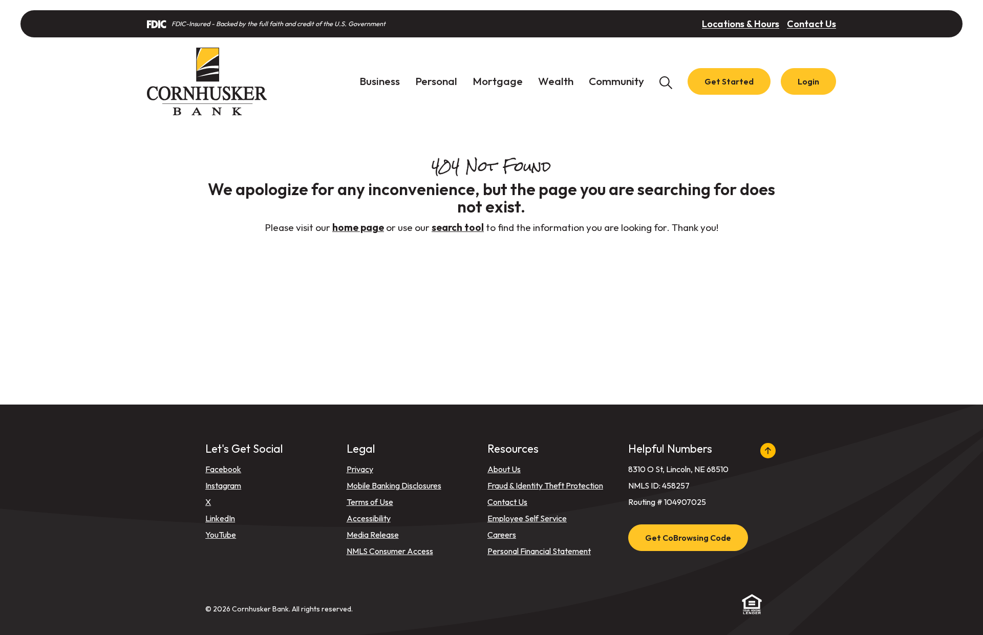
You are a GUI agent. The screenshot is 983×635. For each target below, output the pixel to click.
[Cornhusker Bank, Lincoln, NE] (207, 81)
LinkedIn (220, 518)
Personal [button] (436, 81)
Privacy (360, 469)
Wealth (555, 81)
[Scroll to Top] (767, 450)
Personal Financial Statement (539, 551)
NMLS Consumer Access (390, 551)
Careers (501, 535)
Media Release (373, 535)
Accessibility (369, 518)
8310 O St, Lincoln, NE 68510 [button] (678, 469)
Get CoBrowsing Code (688, 538)
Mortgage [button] (498, 81)
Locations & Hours (740, 24)
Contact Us (811, 24)
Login (808, 81)
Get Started (729, 81)
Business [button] (379, 81)
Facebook (223, 469)
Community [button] (616, 81)
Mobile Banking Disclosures (394, 485)
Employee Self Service (527, 518)
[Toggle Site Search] (665, 81)
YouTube (220, 535)
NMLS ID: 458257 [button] (659, 485)
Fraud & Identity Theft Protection (545, 485)
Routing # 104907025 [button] (667, 502)
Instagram (223, 485)
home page (358, 227)
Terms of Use (370, 502)
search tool (458, 227)
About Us (504, 469)
